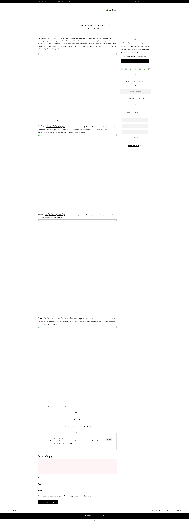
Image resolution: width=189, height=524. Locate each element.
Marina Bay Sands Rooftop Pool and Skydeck (65, 318)
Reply (109, 439)
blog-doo (185, 510)
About (43, 1)
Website (40, 490)
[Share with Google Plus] (87, 427)
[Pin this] (90, 427)
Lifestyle (64, 1)
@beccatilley (135, 101)
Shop (69, 1)
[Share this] (81, 427)
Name (40, 478)
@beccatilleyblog (95, 516)
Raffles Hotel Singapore (55, 126)
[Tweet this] (84, 427)
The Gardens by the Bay (55, 214)
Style (56, 1)
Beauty (59, 1)
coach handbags (56, 438)
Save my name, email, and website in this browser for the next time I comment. (65, 496)
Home (39, 1)
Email (39, 484)
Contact (73, 1)
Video (46, 1)
